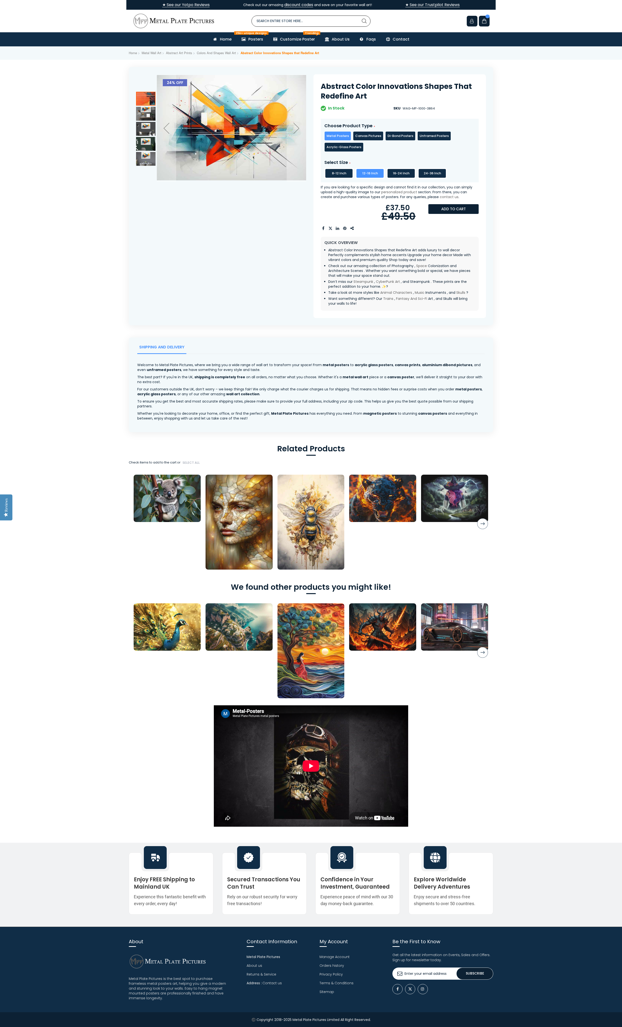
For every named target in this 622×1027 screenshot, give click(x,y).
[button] (166, 128)
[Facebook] (397, 989)
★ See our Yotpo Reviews (186, 4)
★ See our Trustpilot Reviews (432, 4)
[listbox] (399, 141)
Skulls (460, 292)
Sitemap (327, 991)
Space (421, 265)
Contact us (272, 983)
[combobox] (311, 21)
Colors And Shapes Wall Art (216, 53)
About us (254, 965)
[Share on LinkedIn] (337, 228)
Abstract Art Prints (179, 53)
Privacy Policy (331, 974)
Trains (388, 298)
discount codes (298, 5)
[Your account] (472, 21)
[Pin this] (345, 228)
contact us (449, 196)
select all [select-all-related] (191, 463)
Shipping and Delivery (161, 347)
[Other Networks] (352, 228)
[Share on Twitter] (330, 228)
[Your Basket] (484, 21)
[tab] (162, 348)
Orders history (332, 965)
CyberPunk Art (388, 281)
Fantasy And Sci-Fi (411, 298)
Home (133, 53)
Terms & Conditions (337, 983)
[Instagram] (423, 989)
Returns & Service (261, 974)
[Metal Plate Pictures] (173, 21)
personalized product (399, 192)
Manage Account (335, 956)
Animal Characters (396, 292)
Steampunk (363, 281)
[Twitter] (410, 989)
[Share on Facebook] (323, 228)
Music (419, 292)
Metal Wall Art (151, 53)
